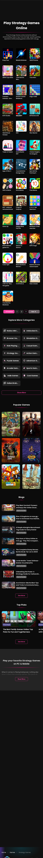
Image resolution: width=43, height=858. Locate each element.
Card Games (32, 375)
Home (4, 852)
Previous (10, 312)
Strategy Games (13, 353)
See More (21, 595)
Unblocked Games (33, 331)
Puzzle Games (13, 360)
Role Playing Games (13, 346)
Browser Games (13, 338)
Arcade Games (13, 368)
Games (12, 852)
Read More (21, 679)
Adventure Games (33, 360)
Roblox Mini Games (13, 331)
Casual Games (32, 346)
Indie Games (13, 375)
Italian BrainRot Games (13, 383)
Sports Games (32, 368)
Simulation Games (33, 338)
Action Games (32, 353)
